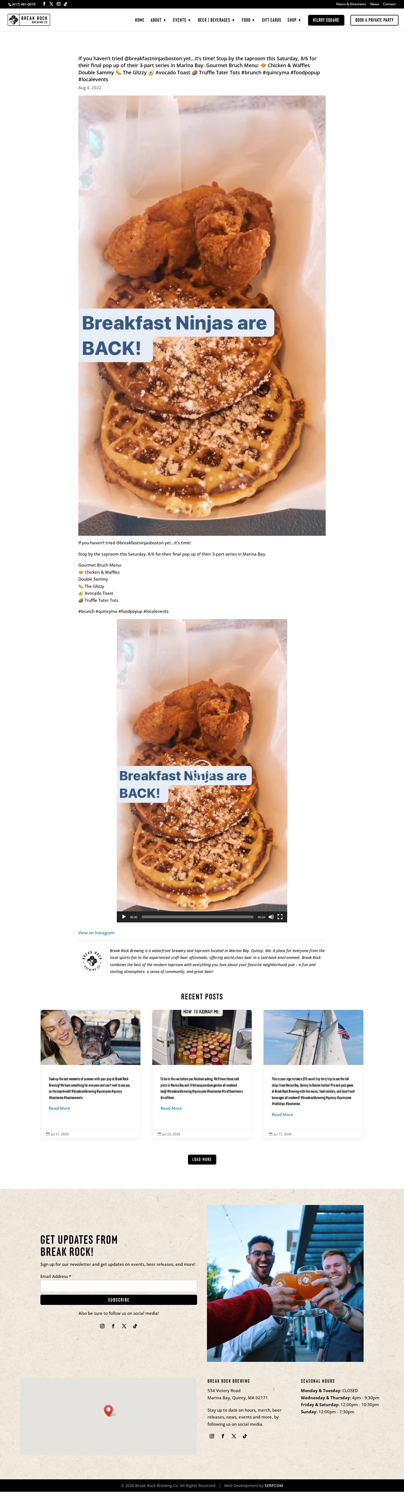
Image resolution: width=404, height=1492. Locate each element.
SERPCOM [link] (274, 1485)
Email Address (55, 1276)
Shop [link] (292, 20)
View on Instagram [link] (96, 932)
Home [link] (140, 20)
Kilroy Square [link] (326, 20)
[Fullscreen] (280, 917)
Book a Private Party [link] (374, 20)
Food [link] (246, 20)
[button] (44, 4)
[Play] (124, 917)
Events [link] (179, 20)
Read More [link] (59, 1108)
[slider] (197, 917)
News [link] (374, 4)
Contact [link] (389, 4)
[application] (202, 770)
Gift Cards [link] (271, 20)
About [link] (156, 20)
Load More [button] (202, 1159)
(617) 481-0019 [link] (23, 4)
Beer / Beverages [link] (214, 20)
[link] (29, 19)
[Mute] (271, 917)
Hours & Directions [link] (351, 4)
